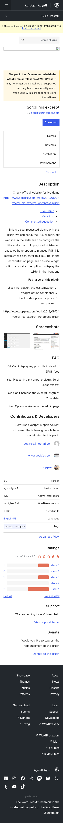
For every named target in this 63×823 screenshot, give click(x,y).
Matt (54, 741)
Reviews (50, 145)
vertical (9, 526)
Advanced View (49, 536)
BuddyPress (49, 754)
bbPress (52, 748)
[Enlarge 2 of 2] (25, 337)
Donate (23, 717)
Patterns (24, 694)
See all (8, 596)
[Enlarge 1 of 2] (55, 337)
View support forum (46, 622)
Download (51, 122)
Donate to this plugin (46, 653)
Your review (51, 596)
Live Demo (47, 211)
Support (51, 172)
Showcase (23, 675)
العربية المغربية (42, 770)
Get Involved (21, 705)
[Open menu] (5, 5)
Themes (24, 681)
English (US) (11, 518)
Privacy (54, 694)
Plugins (25, 688)
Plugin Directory (50, 15)
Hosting (54, 688)
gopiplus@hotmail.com (45, 113)
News (55, 681)
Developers (52, 717)
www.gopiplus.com (40, 455)
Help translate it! (31, 28)
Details (51, 136)
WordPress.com (47, 735)
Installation (49, 154)
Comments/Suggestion (39, 221)
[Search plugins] (22, 40)
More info (48, 216)
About (55, 675)
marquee (20, 526)
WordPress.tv (49, 724)
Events (25, 711)
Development (47, 163)
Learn (55, 705)
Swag (24, 724)
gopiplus (47, 467)
